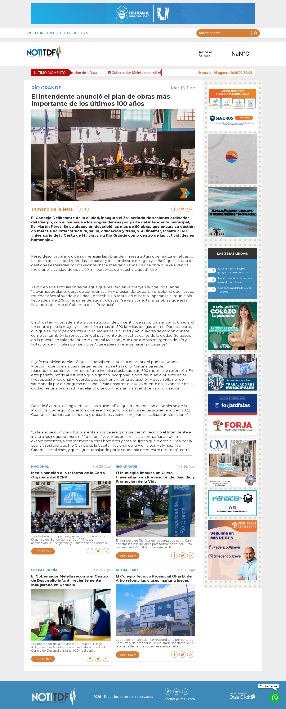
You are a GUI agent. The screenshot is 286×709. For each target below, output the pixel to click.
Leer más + (43, 551)
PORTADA (35, 33)
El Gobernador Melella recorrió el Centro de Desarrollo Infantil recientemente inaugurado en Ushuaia (155, 72)
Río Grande (46, 87)
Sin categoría (44, 570)
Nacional (40, 466)
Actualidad (127, 570)
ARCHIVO (53, 33)
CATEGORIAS (74, 33)
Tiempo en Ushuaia (222, 54)
